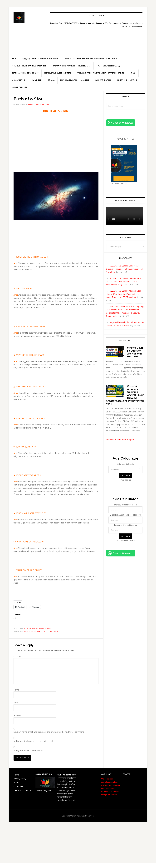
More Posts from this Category (120, 439)
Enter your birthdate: (125, 464)
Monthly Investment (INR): (125, 505)
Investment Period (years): (125, 525)
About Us (18, 782)
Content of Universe (45, 631)
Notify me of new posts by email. (28, 750)
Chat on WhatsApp (123, 122)
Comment (19, 656)
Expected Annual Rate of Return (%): (125, 515)
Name (17, 690)
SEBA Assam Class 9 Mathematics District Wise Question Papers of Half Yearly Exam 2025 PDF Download (123, 294)
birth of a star (30, 631)
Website (17, 716)
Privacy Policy (20, 779)
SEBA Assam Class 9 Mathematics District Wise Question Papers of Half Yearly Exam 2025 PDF (123, 281)
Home (16, 775)
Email (17, 703)
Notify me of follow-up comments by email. (33, 741)
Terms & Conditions (22, 790)
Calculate (125, 476)
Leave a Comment (43, 104)
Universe (46, 629)
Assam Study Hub (29, 17)
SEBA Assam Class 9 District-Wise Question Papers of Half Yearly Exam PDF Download (125, 269)
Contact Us (19, 786)
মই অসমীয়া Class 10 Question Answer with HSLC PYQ (135, 352)
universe (57, 631)
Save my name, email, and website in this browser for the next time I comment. (49, 732)
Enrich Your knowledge (33, 629)
